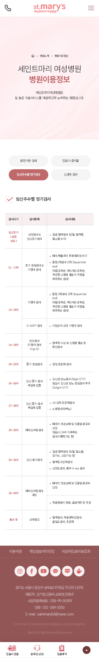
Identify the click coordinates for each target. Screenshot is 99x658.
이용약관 (15, 551)
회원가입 (23, 2)
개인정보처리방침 (41, 551)
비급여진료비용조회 (76, 551)
